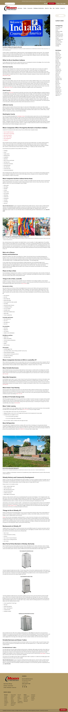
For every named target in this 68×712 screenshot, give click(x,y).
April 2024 (57, 52)
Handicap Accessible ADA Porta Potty (26, 613)
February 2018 (58, 87)
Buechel (12, 697)
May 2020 (57, 82)
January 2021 (58, 76)
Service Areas (46, 48)
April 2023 (57, 61)
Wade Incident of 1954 (12, 505)
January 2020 (58, 83)
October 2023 (58, 58)
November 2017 (59, 91)
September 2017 (59, 93)
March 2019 (58, 86)
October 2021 (58, 71)
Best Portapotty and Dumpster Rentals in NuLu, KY (16, 236)
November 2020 (59, 78)
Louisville (5, 696)
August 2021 (58, 73)
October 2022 (58, 63)
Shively (4, 517)
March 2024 (58, 53)
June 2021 (57, 74)
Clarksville (25, 698)
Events (10, 238)
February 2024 (58, 54)
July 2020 (57, 80)
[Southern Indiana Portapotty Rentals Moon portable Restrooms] (26, 30)
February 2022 (58, 69)
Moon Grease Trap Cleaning (9, 133)
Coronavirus (58, 28)
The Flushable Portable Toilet (26, 576)
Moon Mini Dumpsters (8, 135)
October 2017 (58, 92)
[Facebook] (44, 3)
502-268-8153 (22, 429)
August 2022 (58, 65)
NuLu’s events (24, 283)
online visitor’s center (8, 87)
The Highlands (20, 701)
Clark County (11, 92)
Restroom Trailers (41, 48)
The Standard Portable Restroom (26, 550)
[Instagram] (24, 687)
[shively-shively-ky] (26, 451)
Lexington (5, 697)
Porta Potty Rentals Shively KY (11, 468)
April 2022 (57, 67)
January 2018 (58, 88)
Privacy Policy (25, 710)
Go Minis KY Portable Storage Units (13, 397)
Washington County (20, 116)
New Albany (26, 697)
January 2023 (58, 62)
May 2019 (57, 84)
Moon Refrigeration (7, 138)
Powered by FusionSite (44, 710)
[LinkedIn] (46, 3)
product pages (42, 653)
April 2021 (57, 75)
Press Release (58, 40)
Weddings (57, 45)
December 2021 (59, 70)
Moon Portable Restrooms (9, 131)
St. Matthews (6, 702)
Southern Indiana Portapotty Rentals (12, 47)
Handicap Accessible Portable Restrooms (25, 48)
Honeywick (37, 710)
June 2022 (57, 66)
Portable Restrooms (35, 48)
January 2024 (58, 56)
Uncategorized (58, 44)
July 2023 (57, 59)
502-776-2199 (61, 3)
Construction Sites (59, 27)
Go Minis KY (6, 140)
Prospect (5, 703)
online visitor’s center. (7, 75)
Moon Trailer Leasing (8, 136)
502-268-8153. (5, 384)
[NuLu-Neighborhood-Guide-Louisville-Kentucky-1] (26, 227)
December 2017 (59, 90)
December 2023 (59, 57)
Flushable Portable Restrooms (14, 48)
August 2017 (58, 95)
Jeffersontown (13, 703)
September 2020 (59, 79)
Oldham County (20, 702)
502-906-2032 (17, 402)
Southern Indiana (26, 696)
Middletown (13, 696)
